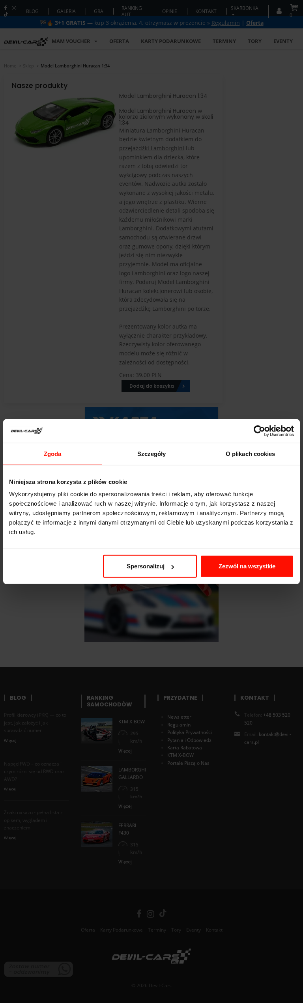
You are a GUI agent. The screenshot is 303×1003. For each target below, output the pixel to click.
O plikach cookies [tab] (250, 453)
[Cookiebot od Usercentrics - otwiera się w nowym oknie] (259, 431)
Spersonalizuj (146, 566)
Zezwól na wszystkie (247, 566)
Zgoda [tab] (53, 453)
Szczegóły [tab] (151, 453)
